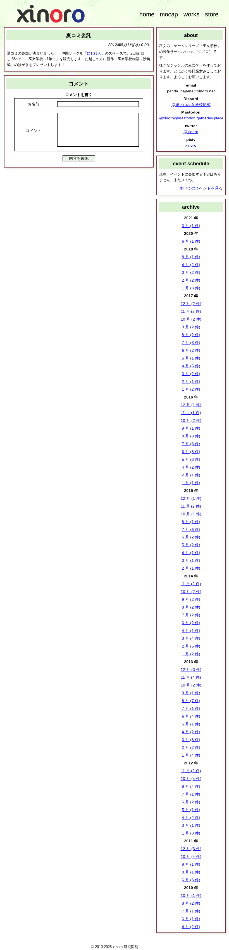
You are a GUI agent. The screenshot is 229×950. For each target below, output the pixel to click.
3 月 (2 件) (191, 272)
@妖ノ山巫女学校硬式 (191, 104)
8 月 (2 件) (191, 335)
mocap (169, 14)
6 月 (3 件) (191, 451)
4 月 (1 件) (191, 552)
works (191, 14)
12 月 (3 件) (191, 669)
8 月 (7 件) (191, 700)
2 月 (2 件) (191, 280)
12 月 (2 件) (191, 303)
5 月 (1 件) (191, 358)
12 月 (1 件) (191, 405)
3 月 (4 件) (191, 638)
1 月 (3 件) (191, 288)
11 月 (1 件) (191, 412)
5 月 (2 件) (191, 545)
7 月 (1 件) (191, 708)
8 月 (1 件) (191, 257)
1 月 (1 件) (191, 483)
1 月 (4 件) (191, 755)
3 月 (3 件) (191, 739)
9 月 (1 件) (191, 428)
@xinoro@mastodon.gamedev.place (191, 118)
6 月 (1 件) (191, 241)
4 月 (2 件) (191, 264)
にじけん (94, 53)
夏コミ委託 (78, 35)
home (146, 14)
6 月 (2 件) (191, 350)
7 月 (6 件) (191, 529)
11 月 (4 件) (191, 677)
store (211, 14)
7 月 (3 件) (191, 342)
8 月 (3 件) (191, 436)
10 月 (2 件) (191, 319)
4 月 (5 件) (191, 366)
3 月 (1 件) (191, 225)
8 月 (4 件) (191, 786)
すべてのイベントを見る (201, 188)
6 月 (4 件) (191, 716)
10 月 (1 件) (191, 514)
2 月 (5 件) (191, 646)
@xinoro (190, 131)
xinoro (190, 145)
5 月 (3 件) (191, 459)
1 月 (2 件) (191, 389)
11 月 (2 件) (191, 311)
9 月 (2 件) (191, 327)
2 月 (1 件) (191, 381)
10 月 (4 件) (191, 778)
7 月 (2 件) (191, 615)
